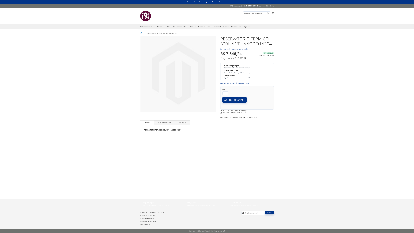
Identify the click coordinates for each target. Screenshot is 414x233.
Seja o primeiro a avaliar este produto (234, 49)
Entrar (259, 6)
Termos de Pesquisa (147, 215)
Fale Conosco (145, 224)
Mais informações (164, 123)
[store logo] (145, 16)
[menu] (207, 26)
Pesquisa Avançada (147, 218)
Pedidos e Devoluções (148, 221)
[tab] (147, 122)
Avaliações (182, 123)
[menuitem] (147, 26)
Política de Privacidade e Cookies (152, 212)
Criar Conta (270, 6)
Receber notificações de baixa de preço (234, 83)
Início (141, 33)
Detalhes (147, 123)
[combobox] (256, 13)
